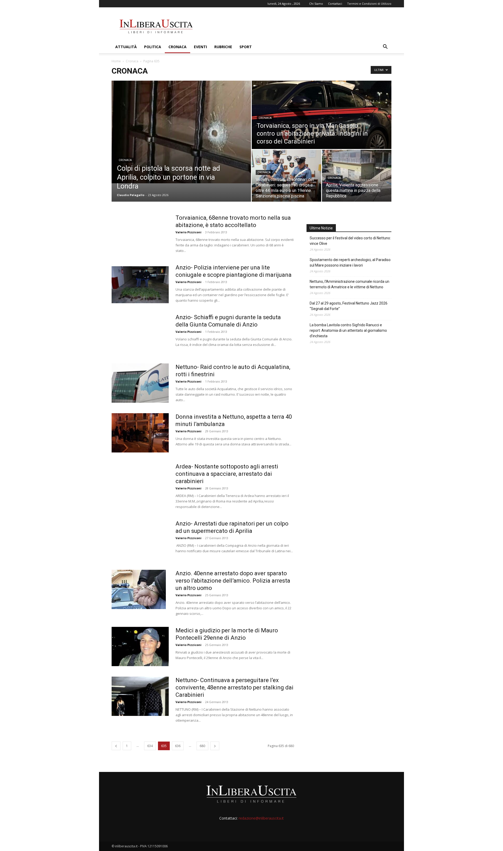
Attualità (126, 46)
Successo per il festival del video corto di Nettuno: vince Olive (350, 241)
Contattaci (335, 3)
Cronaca (177, 46)
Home (116, 61)
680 (202, 746)
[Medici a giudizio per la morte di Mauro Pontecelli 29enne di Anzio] (140, 646)
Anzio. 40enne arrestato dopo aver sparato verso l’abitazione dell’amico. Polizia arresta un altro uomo (233, 580)
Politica (152, 46)
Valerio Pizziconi (188, 232)
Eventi (200, 46)
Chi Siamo (316, 3)
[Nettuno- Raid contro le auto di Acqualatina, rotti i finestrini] (140, 383)
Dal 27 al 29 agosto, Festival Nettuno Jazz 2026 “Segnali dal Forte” (348, 306)
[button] (385, 47)
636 (178, 746)
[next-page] (214, 746)
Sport (245, 46)
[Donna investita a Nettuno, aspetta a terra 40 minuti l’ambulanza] (140, 432)
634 (150, 746)
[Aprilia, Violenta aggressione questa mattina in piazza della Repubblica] (356, 176)
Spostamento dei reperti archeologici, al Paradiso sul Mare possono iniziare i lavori (350, 262)
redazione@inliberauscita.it (261, 818)
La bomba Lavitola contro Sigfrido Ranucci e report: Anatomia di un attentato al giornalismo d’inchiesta (348, 330)
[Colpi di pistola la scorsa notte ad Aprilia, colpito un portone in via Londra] (181, 132)
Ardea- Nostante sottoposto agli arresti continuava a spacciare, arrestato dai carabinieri (227, 473)
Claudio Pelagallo (130, 195)
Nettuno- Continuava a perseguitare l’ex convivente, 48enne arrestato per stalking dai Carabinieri (234, 687)
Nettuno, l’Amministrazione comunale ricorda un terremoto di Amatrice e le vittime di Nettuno (349, 284)
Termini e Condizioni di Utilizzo (369, 3)
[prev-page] (116, 746)
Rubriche (223, 46)
